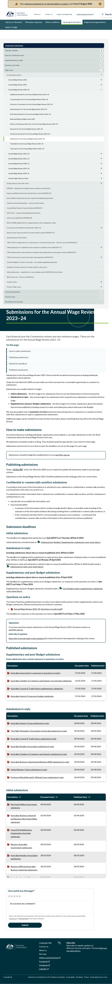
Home (7, 33)
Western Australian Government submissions (21, 846)
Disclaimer (79, 977)
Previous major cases (14, 287)
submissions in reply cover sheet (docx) (26, 566)
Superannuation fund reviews (17, 237)
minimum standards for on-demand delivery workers (46, 4)
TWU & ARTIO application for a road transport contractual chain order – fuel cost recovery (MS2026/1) (42, 242)
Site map (42, 954)
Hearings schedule (11, 50)
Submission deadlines (18, 363)
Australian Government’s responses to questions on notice (35, 673)
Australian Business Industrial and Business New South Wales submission (24, 818)
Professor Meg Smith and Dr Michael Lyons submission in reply (37, 777)
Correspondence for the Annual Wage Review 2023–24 (29, 99)
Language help (45, 943)
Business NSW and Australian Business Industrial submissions (24, 868)
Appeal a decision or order (14, 60)
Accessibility (70, 977)
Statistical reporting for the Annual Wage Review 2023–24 (30, 134)
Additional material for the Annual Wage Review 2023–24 (29, 94)
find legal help (23, 919)
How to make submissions (20, 351)
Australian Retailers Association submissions (24, 857)
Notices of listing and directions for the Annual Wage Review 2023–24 (34, 124)
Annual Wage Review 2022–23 (18, 154)
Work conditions (53, 22)
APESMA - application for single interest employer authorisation (28, 188)
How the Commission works (14, 55)
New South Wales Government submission (24, 806)
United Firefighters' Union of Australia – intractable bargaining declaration (32, 262)
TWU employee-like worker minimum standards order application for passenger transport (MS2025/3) (41, 252)
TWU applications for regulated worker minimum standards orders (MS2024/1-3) (34, 247)
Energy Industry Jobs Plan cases (18, 183)
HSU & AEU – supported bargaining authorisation (23, 213)
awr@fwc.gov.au (62, 455)
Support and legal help (64, 14)
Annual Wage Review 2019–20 (18, 168)
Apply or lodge (11, 27)
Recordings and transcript (14, 302)
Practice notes (10, 297)
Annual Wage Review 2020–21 (18, 163)
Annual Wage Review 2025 (17, 85)
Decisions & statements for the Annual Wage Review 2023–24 (31, 104)
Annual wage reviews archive (18, 178)
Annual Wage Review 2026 (17, 80)
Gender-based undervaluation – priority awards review (25, 203)
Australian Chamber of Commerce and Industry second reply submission (41, 681)
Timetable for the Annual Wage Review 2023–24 (26, 144)
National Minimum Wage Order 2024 (22, 119)
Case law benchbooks (12, 292)
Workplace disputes (33, 22)
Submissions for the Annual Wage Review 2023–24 (27, 139)
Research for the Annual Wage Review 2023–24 (26, 129)
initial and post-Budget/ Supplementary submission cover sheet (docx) (70, 542)
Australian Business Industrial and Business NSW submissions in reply (40, 762)
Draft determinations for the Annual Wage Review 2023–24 (30, 114)
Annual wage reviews (42, 33)
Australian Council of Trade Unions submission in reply (33, 739)
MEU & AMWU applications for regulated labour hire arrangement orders (31, 223)
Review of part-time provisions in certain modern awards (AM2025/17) (31, 233)
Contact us (48, 14)
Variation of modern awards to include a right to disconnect (27, 267)
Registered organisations (95, 22)
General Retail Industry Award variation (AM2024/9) (24, 208)
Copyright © (8, 977)
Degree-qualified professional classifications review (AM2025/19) (29, 193)
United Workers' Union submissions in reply (29, 769)
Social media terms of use (98, 977)
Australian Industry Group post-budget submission (32, 696)
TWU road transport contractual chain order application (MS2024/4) (30, 257)
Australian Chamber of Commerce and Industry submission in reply (39, 754)
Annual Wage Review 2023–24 (61, 33)
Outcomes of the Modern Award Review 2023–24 (24, 228)
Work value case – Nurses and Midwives (20, 277)
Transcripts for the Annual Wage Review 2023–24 (27, 149)
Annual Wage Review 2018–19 (18, 173)
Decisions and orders (12, 65)
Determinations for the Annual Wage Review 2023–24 (28, 109)
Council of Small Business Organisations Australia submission (21, 833)
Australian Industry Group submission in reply (30, 723)
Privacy (86, 977)
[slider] (14, 896)
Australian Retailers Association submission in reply (32, 746)
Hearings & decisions (72, 22)
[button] (22, 797)
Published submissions (18, 370)
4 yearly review (12, 282)
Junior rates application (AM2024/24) (19, 218)
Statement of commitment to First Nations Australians (46, 977)
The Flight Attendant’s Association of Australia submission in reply (39, 731)
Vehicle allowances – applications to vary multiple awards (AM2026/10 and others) (35, 272)
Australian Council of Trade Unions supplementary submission (37, 688)
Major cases (30, 33)
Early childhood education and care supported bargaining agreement (30, 198)
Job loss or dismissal (13, 22)
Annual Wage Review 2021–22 (18, 159)
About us (37, 14)
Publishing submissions (18, 357)
